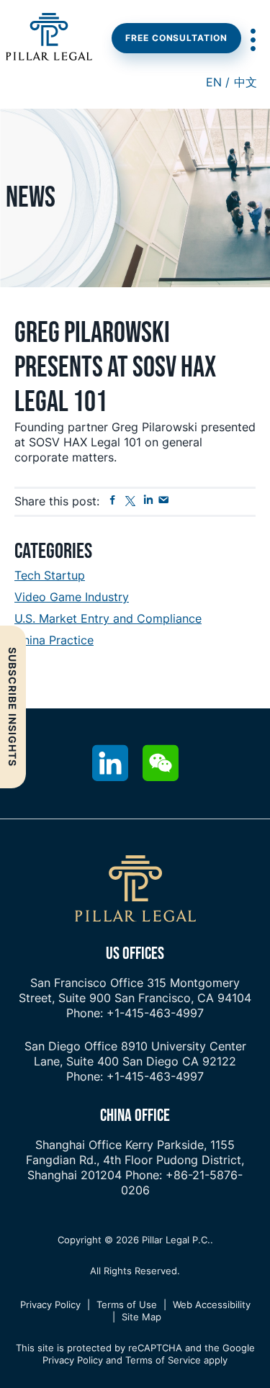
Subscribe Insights (12, 707)
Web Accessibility (212, 1304)
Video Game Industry (71, 597)
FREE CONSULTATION (176, 37)
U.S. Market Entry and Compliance (108, 618)
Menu (252, 40)
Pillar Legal (49, 38)
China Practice (54, 640)
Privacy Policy (50, 1304)
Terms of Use (126, 1304)
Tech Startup (49, 575)
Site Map (141, 1316)
